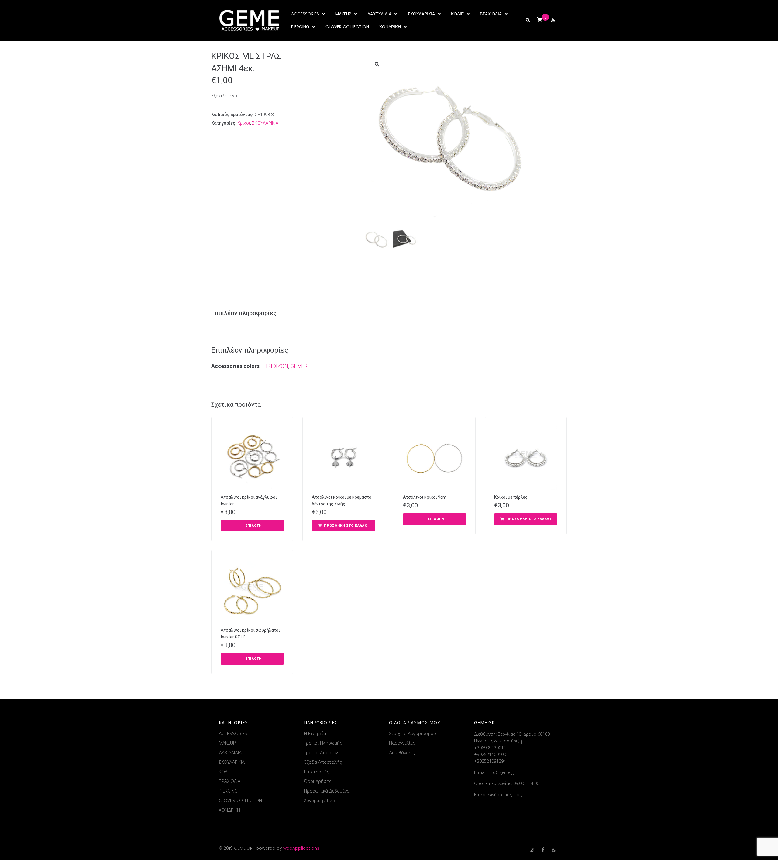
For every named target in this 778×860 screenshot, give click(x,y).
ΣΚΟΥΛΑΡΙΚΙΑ (265, 123)
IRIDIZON (277, 366)
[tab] (247, 313)
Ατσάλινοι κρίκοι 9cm (424, 497)
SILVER (299, 366)
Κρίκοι (243, 123)
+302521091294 (490, 761)
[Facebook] (543, 850)
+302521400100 (490, 754)
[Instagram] (532, 850)
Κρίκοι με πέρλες (511, 497)
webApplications (301, 848)
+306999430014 (490, 748)
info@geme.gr (501, 772)
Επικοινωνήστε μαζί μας (498, 794)
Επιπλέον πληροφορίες (244, 313)
